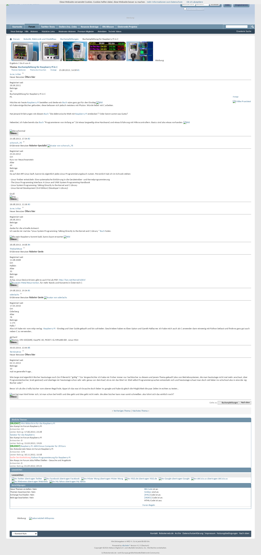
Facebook (75, 479)
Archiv (178, 533)
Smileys (147, 492)
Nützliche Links (48, 31)
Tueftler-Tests (48, 27)
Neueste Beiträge (90, 27)
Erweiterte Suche (243, 31)
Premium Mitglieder (86, 31)
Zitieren (14, 134)
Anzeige (53, 70)
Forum (32, 27)
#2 (29, 139)
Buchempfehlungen (69, 39)
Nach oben (245, 403)
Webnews (43, 481)
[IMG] (147, 495)
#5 (29, 290)
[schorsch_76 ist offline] (60, 146)
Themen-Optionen (18, 70)
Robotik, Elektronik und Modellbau (40, 39)
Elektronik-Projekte (127, 27)
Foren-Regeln (149, 505)
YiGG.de (153, 479)
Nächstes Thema (140, 411)
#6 (29, 348)
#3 (29, 204)
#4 (29, 245)
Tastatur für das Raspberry (22, 435)
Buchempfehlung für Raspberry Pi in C (38, 67)
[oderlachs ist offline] (55, 297)
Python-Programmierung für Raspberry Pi (50, 457)
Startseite (17, 27)
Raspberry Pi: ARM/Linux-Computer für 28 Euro (43, 446)
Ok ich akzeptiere (195, 2)
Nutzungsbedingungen (227, 533)
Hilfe (227, 5)
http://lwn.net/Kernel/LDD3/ (72, 280)
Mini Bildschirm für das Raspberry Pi (38, 423)
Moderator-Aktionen (67, 31)
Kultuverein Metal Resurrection (24, 283)
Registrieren (241, 5)
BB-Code (148, 489)
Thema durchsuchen (38, 70)
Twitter (39, 479)
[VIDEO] (148, 498)
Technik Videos (114, 31)
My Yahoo (81, 481)
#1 (78, 70)
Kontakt (154, 533)
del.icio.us (223, 479)
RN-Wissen (108, 27)
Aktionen (34, 31)
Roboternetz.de (166, 533)
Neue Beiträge (17, 31)
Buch (64, 102)
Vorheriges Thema (122, 411)
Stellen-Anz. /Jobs (68, 27)
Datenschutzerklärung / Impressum (199, 533)
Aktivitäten (102, 31)
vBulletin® (126, 546)
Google (186, 479)
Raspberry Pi (33, 102)
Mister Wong (117, 479)
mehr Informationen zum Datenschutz (164, 2)
